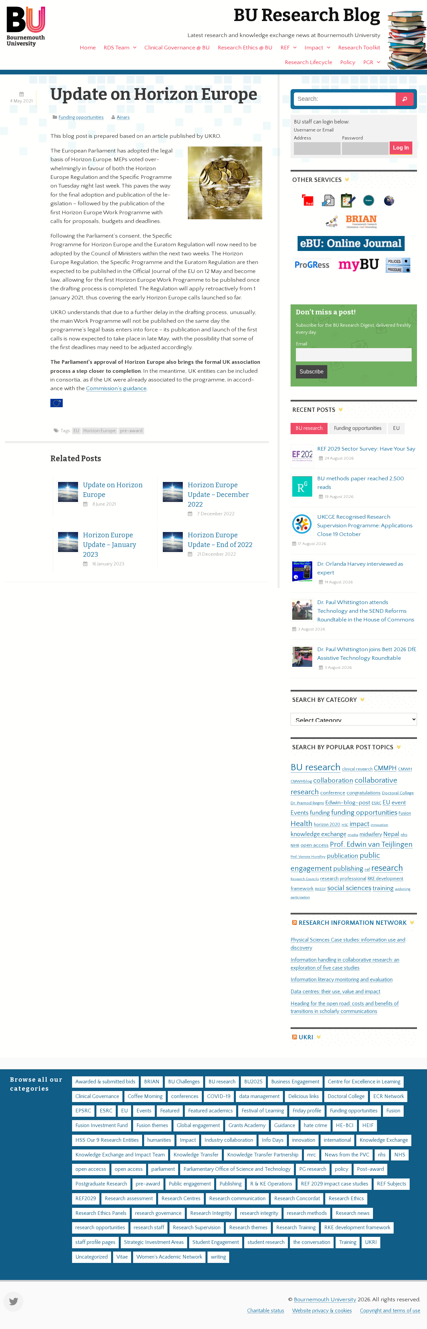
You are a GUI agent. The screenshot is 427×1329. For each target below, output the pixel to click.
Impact (314, 47)
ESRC (376, 803)
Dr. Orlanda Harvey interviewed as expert (360, 568)
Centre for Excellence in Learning (364, 1082)
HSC (345, 825)
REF (285, 47)
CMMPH (385, 768)
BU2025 (253, 1082)
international (337, 1140)
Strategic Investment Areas (154, 1242)
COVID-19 (219, 1096)
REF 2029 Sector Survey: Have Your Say (366, 449)
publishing (348, 868)
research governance (158, 1213)
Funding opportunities (81, 117)
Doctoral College (398, 793)
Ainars (123, 117)
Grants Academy (247, 1125)
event (399, 802)
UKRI (306, 1037)
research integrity (259, 1213)
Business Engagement (295, 1082)
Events (300, 812)
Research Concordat (297, 1199)
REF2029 (85, 1199)
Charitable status (265, 1311)
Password (352, 138)
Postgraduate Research (101, 1184)
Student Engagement (215, 1242)
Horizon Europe (99, 431)
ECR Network (388, 1096)
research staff (149, 1228)
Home (88, 47)
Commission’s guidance (116, 388)
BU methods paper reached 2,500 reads (360, 483)
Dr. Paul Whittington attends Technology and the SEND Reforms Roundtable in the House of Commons (365, 611)
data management (259, 1096)
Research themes (248, 1228)
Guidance (284, 1125)
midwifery (371, 834)
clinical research (357, 769)
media (353, 835)
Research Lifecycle (308, 62)
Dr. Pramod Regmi (307, 803)
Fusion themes (152, 1125)
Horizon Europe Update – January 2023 (109, 544)
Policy (347, 62)
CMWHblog (301, 781)
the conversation (311, 1242)
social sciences (349, 888)
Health (302, 823)
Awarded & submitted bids (105, 1082)
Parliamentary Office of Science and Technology (237, 1169)
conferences (184, 1096)
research (387, 868)
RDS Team (116, 47)
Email (301, 344)
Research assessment (129, 1199)
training (383, 888)
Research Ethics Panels (100, 1213)
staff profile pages (95, 1242)
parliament (163, 1169)
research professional (343, 878)
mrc (311, 1155)
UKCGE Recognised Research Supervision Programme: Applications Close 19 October (365, 526)
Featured (169, 1111)
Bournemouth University (32, 27)
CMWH (405, 769)
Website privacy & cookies (322, 1311)
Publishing (231, 1184)
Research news (353, 1213)
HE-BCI (345, 1125)
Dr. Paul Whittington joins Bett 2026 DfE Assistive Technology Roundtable (366, 653)
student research (266, 1242)
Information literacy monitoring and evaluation (342, 980)
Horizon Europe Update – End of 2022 (220, 540)
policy (341, 1169)
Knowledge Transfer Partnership (263, 1155)
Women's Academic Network (169, 1257)
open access (315, 845)
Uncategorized (91, 1257)
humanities (159, 1140)
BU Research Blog (307, 15)
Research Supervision (197, 1228)
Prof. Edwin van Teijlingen (371, 844)
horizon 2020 (327, 824)
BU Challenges (184, 1082)
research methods (307, 1213)
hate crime (315, 1125)
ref (367, 869)
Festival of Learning (263, 1111)
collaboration (333, 780)
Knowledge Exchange (384, 1140)
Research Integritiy (211, 1213)
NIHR (295, 845)
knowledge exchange (318, 834)
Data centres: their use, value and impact (335, 992)
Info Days (273, 1140)
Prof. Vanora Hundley (308, 856)
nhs (404, 834)
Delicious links (303, 1096)
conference (332, 793)
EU (76, 431)
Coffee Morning (145, 1096)
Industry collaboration (228, 1140)
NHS (399, 1155)
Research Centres (180, 1199)
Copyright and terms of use (390, 1311)
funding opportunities (364, 813)
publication (342, 855)
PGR (368, 62)
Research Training (296, 1228)
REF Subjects (391, 1184)
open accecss (90, 1169)
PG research (312, 1169)
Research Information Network (353, 922)
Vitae (122, 1257)
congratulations (364, 793)
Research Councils (305, 879)
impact (359, 824)
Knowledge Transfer (196, 1155)
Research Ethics (346, 1199)
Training (347, 1242)
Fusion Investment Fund (101, 1125)
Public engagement (190, 1184)
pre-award (131, 431)
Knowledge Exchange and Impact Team (120, 1155)
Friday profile (307, 1111)
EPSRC (83, 1111)
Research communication (237, 1199)
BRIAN (151, 1082)
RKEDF (320, 889)
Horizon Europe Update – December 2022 (218, 494)
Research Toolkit (359, 47)
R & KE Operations (271, 1184)
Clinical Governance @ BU (177, 47)
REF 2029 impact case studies (334, 1184)
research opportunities (100, 1228)
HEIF (368, 1125)
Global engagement (198, 1125)
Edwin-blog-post (347, 802)
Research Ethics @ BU (245, 47)
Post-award (370, 1169)
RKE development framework (357, 1228)
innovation (379, 825)
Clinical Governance (97, 1096)
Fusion (405, 813)
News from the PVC (347, 1155)
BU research (316, 767)
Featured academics (210, 1111)
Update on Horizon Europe (113, 490)
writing (218, 1257)
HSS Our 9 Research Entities (107, 1140)
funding (320, 812)
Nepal (391, 834)
